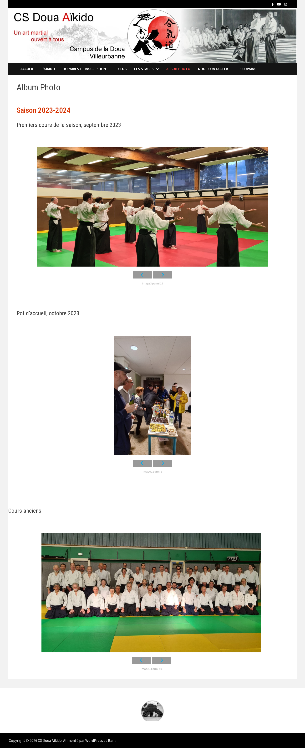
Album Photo (178, 68)
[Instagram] (285, 4)
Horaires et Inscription (84, 68)
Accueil (27, 68)
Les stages (144, 68)
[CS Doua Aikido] (152, 35)
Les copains (246, 68)
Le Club (120, 68)
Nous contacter (213, 68)
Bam (112, 740)
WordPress (94, 740)
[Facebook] (273, 4)
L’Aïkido (48, 68)
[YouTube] (279, 4)
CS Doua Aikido (50, 740)
